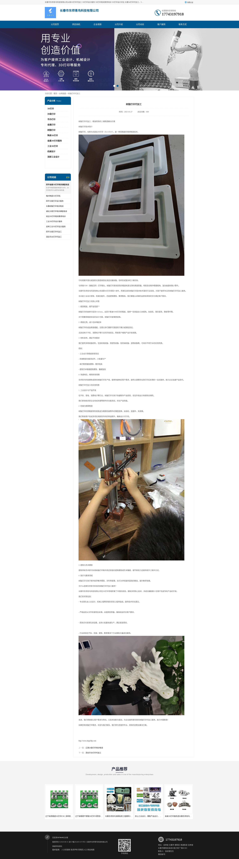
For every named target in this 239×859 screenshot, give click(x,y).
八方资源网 (65, 850)
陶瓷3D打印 (52, 135)
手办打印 (51, 119)
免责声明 (74, 850)
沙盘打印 (51, 114)
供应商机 (76, 24)
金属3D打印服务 (54, 141)
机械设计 (51, 151)
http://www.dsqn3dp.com (87, 741)
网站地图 (90, 850)
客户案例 (161, 24)
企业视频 (97, 24)
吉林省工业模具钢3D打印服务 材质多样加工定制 (183, 816)
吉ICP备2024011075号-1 (77, 842)
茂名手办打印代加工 (93, 753)
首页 (55, 93)
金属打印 (51, 125)
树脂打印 (51, 130)
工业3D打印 (52, 146)
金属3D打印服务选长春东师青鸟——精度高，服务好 (125, 816)
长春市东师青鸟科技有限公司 (97, 842)
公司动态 (140, 24)
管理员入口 (82, 850)
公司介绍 (119, 24)
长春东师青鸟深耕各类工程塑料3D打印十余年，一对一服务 (68, 816)
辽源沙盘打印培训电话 (94, 748)
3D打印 (50, 109)
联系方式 (183, 24)
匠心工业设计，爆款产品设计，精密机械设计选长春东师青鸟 (98, 816)
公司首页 (55, 24)
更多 (68, 177)
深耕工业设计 (53, 157)
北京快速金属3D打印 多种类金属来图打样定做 (153, 816)
